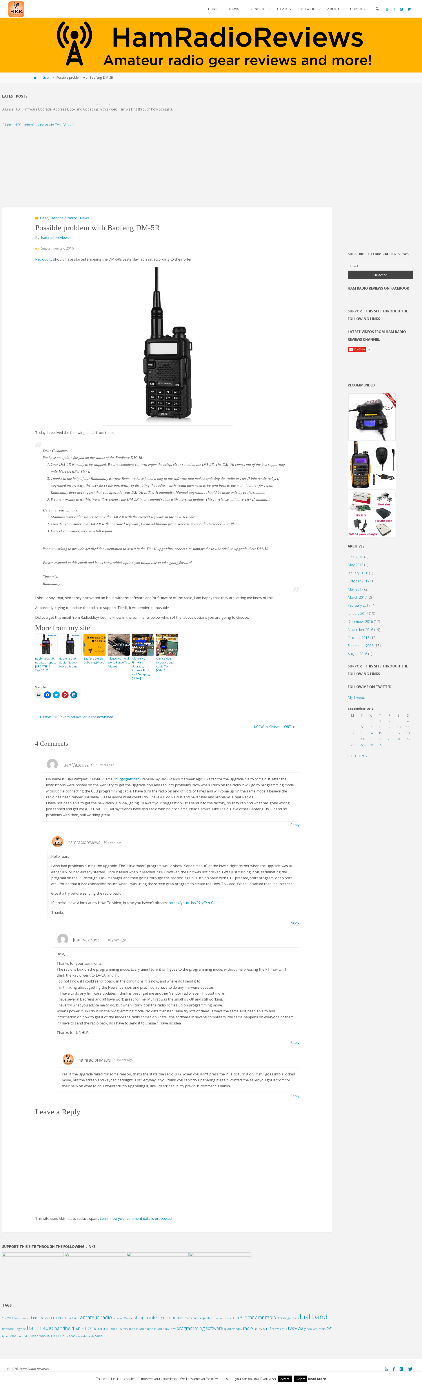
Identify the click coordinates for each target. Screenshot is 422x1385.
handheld (64, 1328)
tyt (329, 1328)
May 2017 (355, 589)
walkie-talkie (86, 1336)
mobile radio (155, 1329)
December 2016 (360, 621)
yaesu (100, 1336)
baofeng (136, 1317)
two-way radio (316, 1329)
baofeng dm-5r (160, 1317)
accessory (23, 1318)
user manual (40, 1336)
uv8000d (58, 1336)
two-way (297, 1328)
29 (380, 745)
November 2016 (360, 629)
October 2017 (358, 581)
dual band (312, 1316)
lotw (119, 1328)
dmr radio (265, 1317)
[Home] (34, 77)
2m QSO (6, 1318)
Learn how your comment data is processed (136, 1218)
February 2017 (359, 605)
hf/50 (89, 1328)
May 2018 (355, 564)
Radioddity (43, 259)
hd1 (78, 1328)
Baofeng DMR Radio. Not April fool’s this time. (69, 662)
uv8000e (71, 1336)
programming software (199, 1328)
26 (352, 745)
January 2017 (358, 613)
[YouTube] (387, 9)
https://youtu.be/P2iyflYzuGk (192, 902)
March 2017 (357, 597)
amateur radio (96, 1317)
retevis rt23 (279, 1329)
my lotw (170, 1329)
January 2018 (358, 573)
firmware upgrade (14, 1329)
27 (362, 745)
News (84, 218)
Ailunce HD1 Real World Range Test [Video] (119, 662)
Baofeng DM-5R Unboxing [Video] (94, 660)
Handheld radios (64, 218)
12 (352, 733)
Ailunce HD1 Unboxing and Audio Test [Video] (38, 115)
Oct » (363, 756)
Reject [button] (300, 1379)
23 (389, 739)
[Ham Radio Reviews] (16, 8)
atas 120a (122, 1318)
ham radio (40, 1328)
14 (371, 733)
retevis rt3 (262, 1328)
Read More (317, 1378)
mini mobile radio (134, 1329)
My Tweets (356, 697)
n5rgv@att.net (127, 779)
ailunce (34, 1317)
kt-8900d (109, 1329)
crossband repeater (222, 1318)
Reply (294, 824)
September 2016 (361, 645)
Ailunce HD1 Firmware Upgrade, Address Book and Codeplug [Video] (141, 668)
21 (371, 739)
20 (362, 739)
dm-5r (238, 1317)
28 (371, 745)
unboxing (23, 1336)
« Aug (352, 756)
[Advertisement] (134, 164)
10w (14, 1318)
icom (98, 1328)
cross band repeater (198, 1318)
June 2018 (355, 557)
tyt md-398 (9, 1336)
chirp (180, 1318)
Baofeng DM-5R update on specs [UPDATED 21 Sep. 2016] (45, 664)
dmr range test (286, 1318)
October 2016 (358, 637)
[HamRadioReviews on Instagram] (401, 9)
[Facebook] (394, 9)
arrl (114, 1318)
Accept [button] (284, 1379)
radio (248, 1328)
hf (83, 1329)
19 (352, 739)
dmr (249, 1317)
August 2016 (357, 653)
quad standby (233, 1329)
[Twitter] (409, 9)
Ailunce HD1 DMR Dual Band (59, 1318)
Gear (46, 77)
